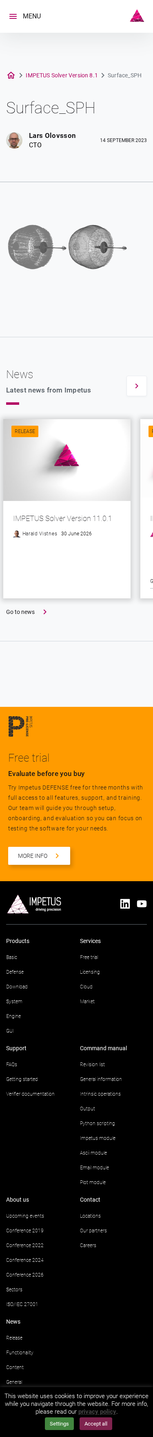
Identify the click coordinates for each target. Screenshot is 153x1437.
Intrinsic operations (100, 1094)
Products (17, 941)
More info (32, 856)
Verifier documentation (30, 1094)
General (14, 1382)
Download (17, 987)
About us (17, 1199)
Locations (90, 1216)
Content (15, 1367)
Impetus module (97, 1138)
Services (90, 941)
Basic (11, 957)
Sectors (14, 1290)
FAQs (11, 1064)
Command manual (103, 1048)
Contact (90, 1199)
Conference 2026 (25, 1275)
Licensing (90, 972)
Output (87, 1109)
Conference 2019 (25, 1231)
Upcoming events (25, 1216)
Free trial (89, 957)
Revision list (92, 1064)
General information (101, 1079)
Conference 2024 (25, 1260)
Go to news (20, 612)
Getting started (22, 1079)
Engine (13, 1016)
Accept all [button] (95, 1424)
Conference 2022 (25, 1245)
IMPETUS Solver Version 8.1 (62, 75)
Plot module (93, 1182)
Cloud (86, 987)
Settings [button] (59, 1424)
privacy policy (97, 1411)
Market (87, 1001)
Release (25, 431)
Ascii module (93, 1153)
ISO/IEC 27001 (22, 1304)
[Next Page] (136, 386)
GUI (10, 1031)
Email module (94, 1168)
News (13, 1321)
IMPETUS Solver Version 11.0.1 (62, 518)
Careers (88, 1245)
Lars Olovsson (52, 135)
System (14, 1001)
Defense (15, 972)
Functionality (19, 1353)
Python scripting (97, 1123)
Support (16, 1048)
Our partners (93, 1231)
